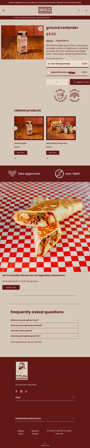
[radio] (49, 63)
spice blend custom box (56, 143)
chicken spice (20, 143)
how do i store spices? (21, 330)
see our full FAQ (34, 342)
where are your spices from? (25, 320)
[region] (45, 2)
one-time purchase (60, 63)
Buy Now (20, 152)
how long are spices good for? (25, 336)
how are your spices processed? (26, 325)
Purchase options (54, 58)
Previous (15, 128)
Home (16, 18)
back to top (45, 445)
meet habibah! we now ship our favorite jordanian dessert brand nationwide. (45, 2)
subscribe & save (63, 72)
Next (75, 128)
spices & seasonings (28, 18)
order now (11, 287)
